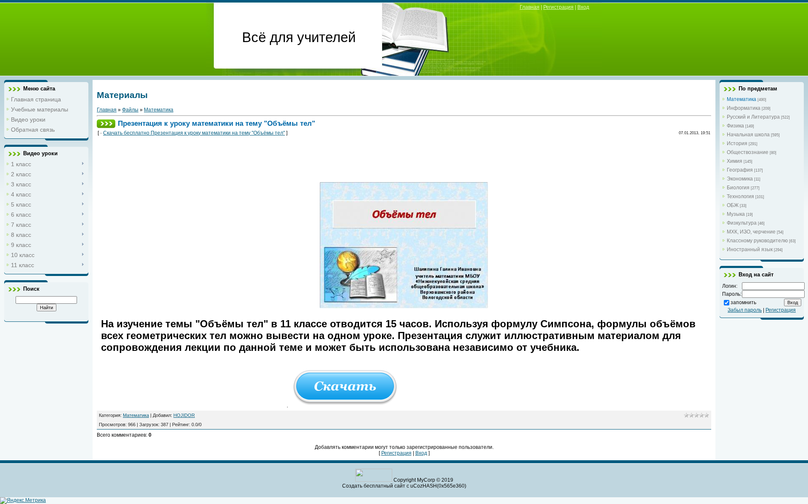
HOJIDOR (184, 415)
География (740, 170)
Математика (158, 110)
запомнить (743, 302)
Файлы (130, 110)
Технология (740, 196)
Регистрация (558, 7)
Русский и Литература (753, 117)
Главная (530, 7)
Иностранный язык (750, 249)
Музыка (736, 214)
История (737, 143)
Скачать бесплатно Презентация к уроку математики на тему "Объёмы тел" (194, 133)
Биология (738, 188)
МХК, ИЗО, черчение (751, 232)
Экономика (740, 179)
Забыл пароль (745, 310)
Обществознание (747, 152)
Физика (735, 126)
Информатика (743, 108)
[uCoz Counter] (373, 480)
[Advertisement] (254, 161)
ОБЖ (733, 205)
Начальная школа (748, 135)
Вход (583, 7)
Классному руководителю (757, 241)
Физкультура (742, 223)
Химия (734, 161)
